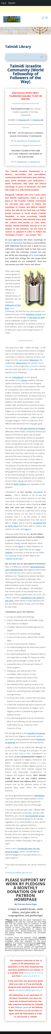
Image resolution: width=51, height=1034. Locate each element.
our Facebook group (34, 816)
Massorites (21, 363)
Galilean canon (21, 1007)
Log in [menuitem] (3, 3)
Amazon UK (38, 120)
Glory (20, 546)
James (24, 380)
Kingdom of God (33, 314)
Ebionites (34, 360)
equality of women (36, 733)
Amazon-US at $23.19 (30, 976)
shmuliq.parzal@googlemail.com (18, 872)
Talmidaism (17, 377)
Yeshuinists (34, 366)
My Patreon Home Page (25, 904)
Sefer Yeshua (20, 484)
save (26, 529)
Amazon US (24, 120)
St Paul (34, 255)
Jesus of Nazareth (13, 243)
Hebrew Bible (24, 753)
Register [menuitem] (11, 3)
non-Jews (30, 369)
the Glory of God (36, 317)
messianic (38, 492)
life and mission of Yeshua (32, 428)
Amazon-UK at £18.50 (33, 973)
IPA (20, 945)
